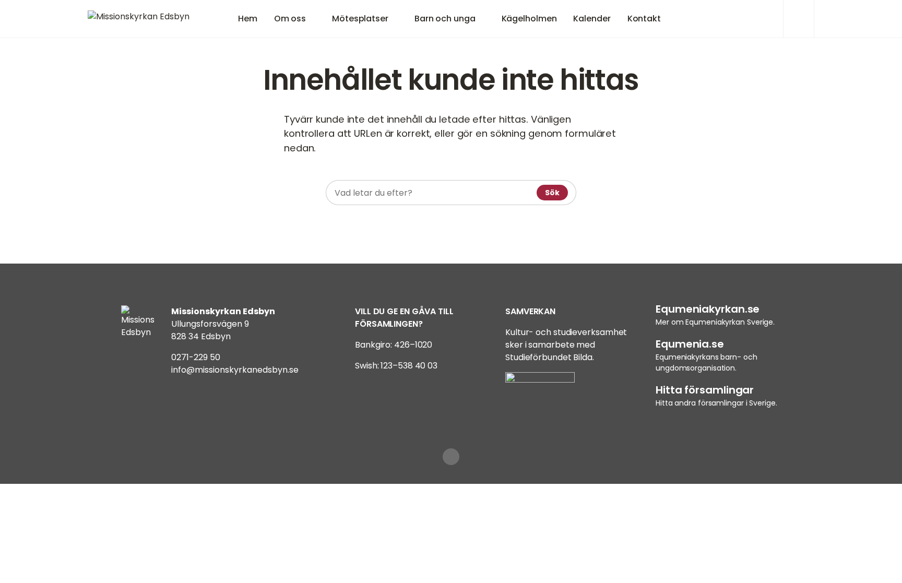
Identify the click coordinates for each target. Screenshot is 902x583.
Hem (247, 19)
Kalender (591, 19)
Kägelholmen (529, 19)
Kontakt (644, 19)
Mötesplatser (360, 19)
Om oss (290, 19)
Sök (552, 192)
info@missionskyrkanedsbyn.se (235, 370)
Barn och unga (445, 19)
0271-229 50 (195, 357)
